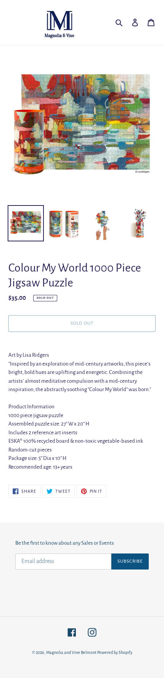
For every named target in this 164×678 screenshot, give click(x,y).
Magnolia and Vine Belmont (71, 652)
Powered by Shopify (114, 652)
